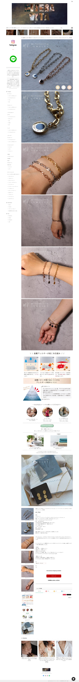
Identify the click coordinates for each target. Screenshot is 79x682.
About (10, 204)
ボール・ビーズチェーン (12, 190)
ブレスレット (9, 105)
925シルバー (10, 118)
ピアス (8, 114)
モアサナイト (9, 162)
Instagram (10, 219)
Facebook (10, 215)
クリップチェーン (11, 184)
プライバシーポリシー (12, 208)
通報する (69, 597)
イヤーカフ (9, 135)
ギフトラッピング (10, 172)
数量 (36, 565)
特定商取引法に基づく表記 (13, 210)
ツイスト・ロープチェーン (12, 182)
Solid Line (9, 164)
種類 (36, 561)
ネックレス (9, 93)
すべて (39, 591)
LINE (9, 221)
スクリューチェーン (11, 180)
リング (8, 128)
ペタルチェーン (10, 178)
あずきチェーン (10, 192)
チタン (9, 99)
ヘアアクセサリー (10, 112)
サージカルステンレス (11, 97)
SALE (8, 160)
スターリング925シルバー (12, 95)
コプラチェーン (10, 194)
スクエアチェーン (11, 198)
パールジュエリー (10, 144)
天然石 (8, 154)
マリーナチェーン (11, 196)
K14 (9, 124)
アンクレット (9, 137)
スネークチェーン (11, 176)
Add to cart (53, 576)
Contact (10, 206)
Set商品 (8, 158)
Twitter (10, 217)
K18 (9, 101)
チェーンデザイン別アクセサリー (13, 174)
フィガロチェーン (11, 188)
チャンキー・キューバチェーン (13, 186)
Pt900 (9, 122)
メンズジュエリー (10, 156)
